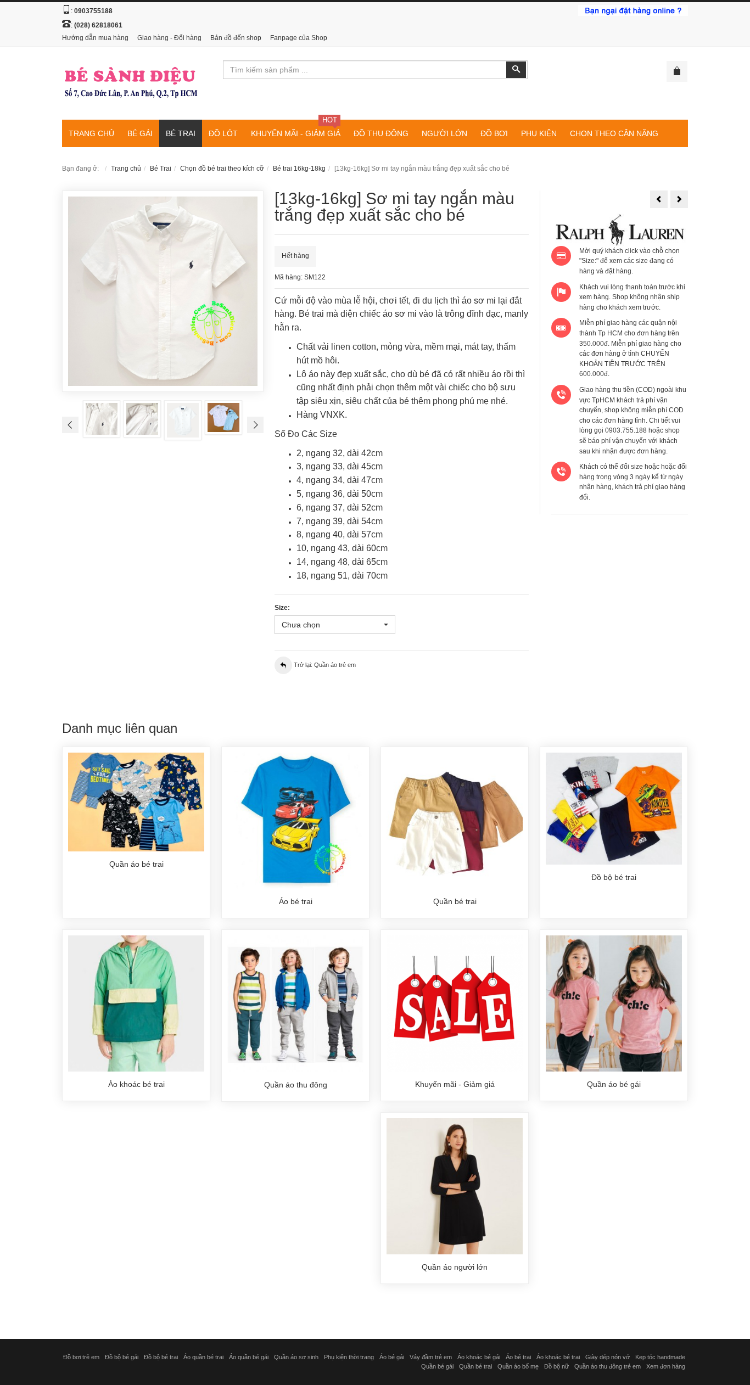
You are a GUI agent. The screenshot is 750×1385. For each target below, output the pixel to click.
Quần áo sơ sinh (296, 1357)
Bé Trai (160, 168)
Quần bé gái (437, 1366)
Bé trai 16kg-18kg (299, 168)
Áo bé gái (391, 1357)
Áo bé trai (518, 1357)
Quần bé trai (475, 1366)
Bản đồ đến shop (235, 38)
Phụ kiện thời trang (349, 1357)
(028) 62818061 (98, 25)
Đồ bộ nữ (556, 1366)
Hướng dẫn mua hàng (95, 38)
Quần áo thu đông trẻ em (607, 1366)
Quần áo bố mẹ (518, 1366)
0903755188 (93, 11)
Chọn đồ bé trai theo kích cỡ (222, 168)
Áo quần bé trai (203, 1357)
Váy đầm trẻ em (431, 1357)
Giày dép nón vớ (607, 1357)
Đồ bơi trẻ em (81, 1357)
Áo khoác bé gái (478, 1357)
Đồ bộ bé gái (121, 1357)
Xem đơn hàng (665, 1366)
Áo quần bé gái (248, 1357)
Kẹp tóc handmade (660, 1357)
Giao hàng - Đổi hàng (169, 38)
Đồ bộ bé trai (161, 1357)
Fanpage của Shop (298, 38)
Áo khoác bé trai (558, 1357)
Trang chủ (126, 168)
